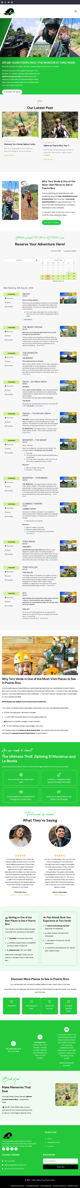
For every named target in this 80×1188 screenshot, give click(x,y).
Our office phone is (13, 1049)
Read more (8, 159)
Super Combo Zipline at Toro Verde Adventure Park (59, 145)
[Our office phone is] (13, 1043)
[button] (77, 138)
